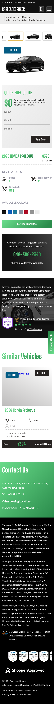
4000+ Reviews (29, 2)
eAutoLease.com (42, 685)
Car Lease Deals (19, 16)
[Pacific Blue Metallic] (10, 212)
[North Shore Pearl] (15, 212)
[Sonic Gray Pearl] (21, 212)
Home (6, 16)
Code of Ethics (24, 694)
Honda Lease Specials (14, 20)
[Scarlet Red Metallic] (26, 212)
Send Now (40, 139)
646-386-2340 (41, 9)
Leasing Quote (51, 342)
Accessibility (31, 690)
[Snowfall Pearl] (37, 212)
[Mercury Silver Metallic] (32, 212)
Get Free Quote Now (27, 224)
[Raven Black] (4, 212)
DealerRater (37, 631)
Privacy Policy (8, 694)
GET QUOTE (42, 373)
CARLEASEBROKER (13, 9)
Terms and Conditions (12, 690)
